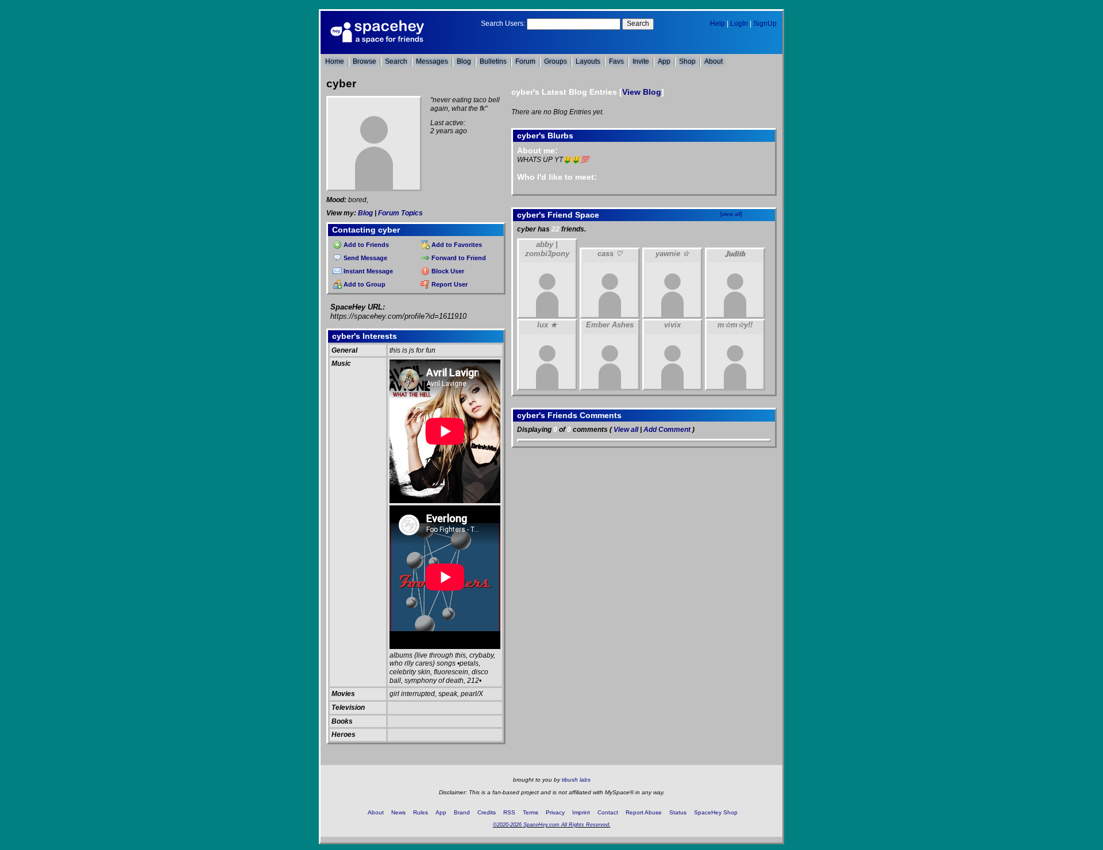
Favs (616, 61)
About (713, 61)
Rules (420, 812)
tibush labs (576, 779)
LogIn (739, 24)
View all (626, 430)
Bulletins (493, 61)
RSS (509, 812)
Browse (364, 61)
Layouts (588, 61)
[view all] (731, 214)
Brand (462, 812)
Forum (525, 61)
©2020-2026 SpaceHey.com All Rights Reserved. (552, 825)
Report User (449, 284)
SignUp (765, 24)
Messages (432, 61)
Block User (447, 271)
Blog (464, 61)
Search (638, 24)
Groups (555, 61)
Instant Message (367, 271)
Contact (607, 812)
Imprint (581, 812)
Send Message (364, 257)
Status (678, 812)
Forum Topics (400, 213)
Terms (530, 812)
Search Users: (503, 24)
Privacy (555, 812)
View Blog (641, 91)
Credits (486, 812)
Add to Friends (365, 244)
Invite (641, 61)
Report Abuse (644, 812)
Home (334, 61)
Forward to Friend (458, 257)
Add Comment (667, 430)
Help (717, 24)
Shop (687, 61)
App (664, 61)
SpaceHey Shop (716, 812)
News (398, 812)
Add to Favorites (456, 244)
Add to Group (363, 284)
